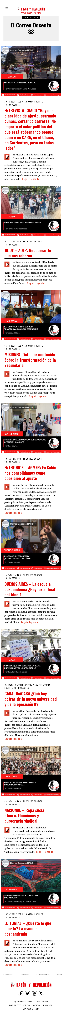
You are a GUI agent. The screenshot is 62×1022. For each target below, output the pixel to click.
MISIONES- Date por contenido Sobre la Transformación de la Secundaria (30, 359)
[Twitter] (27, 993)
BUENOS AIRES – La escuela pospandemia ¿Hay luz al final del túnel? (29, 589)
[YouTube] (34, 993)
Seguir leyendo (30, 179)
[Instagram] (41, 993)
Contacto (42, 1001)
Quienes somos (23, 1001)
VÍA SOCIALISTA (31, 1009)
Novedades (14, 104)
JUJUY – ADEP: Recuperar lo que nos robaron (27, 253)
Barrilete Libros (19, 1005)
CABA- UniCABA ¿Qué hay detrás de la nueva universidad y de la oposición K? (30, 698)
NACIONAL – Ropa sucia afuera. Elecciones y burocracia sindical (24, 815)
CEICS (36, 1005)
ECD (19, 101)
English (48, 1005)
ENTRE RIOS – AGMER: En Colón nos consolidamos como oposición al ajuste (30, 472)
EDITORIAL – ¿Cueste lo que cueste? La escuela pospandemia (27, 928)
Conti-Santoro (24, 684)
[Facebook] (20, 993)
